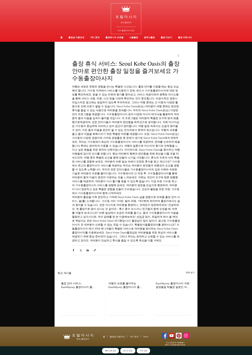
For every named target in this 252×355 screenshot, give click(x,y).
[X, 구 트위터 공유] (80, 250)
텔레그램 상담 (110, 351)
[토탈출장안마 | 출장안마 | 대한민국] (164, 335)
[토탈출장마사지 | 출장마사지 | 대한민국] (171, 335)
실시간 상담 (127, 351)
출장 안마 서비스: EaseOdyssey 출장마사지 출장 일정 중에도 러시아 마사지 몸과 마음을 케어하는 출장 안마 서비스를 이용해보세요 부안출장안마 (78, 285)
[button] (149, 37)
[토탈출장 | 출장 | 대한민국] (179, 335)
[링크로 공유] (94, 250)
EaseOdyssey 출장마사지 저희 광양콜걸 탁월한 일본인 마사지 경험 (172, 285)
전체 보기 (190, 272)
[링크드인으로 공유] (87, 250)
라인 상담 (143, 351)
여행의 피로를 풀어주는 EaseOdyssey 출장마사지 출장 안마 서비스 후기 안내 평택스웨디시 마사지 (125, 285)
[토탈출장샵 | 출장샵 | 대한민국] (186, 335)
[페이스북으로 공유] (73, 250)
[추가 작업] (178, 55)
